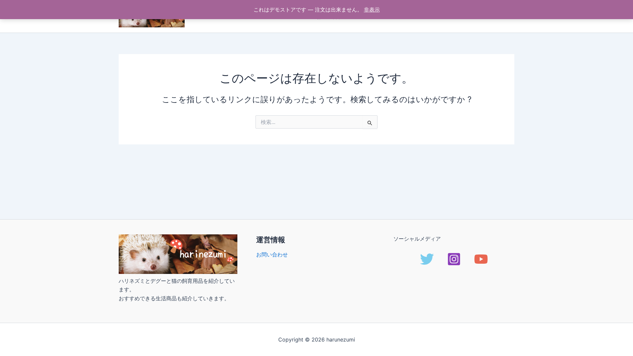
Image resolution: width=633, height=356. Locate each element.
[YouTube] (481, 259)
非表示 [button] (372, 9)
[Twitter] (427, 259)
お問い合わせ (272, 254)
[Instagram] (454, 259)
